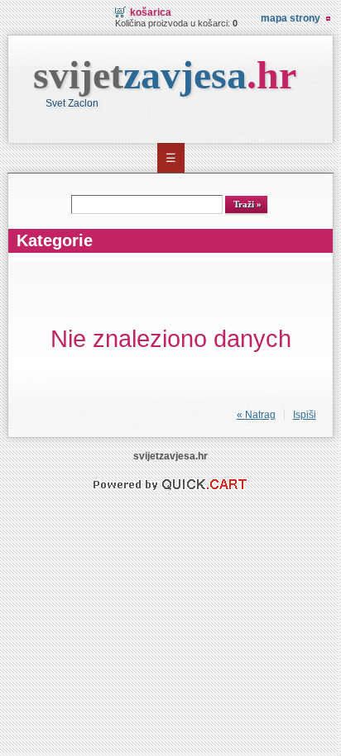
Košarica (150, 12)
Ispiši (304, 415)
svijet (164, 75)
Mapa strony (290, 18)
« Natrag (256, 415)
